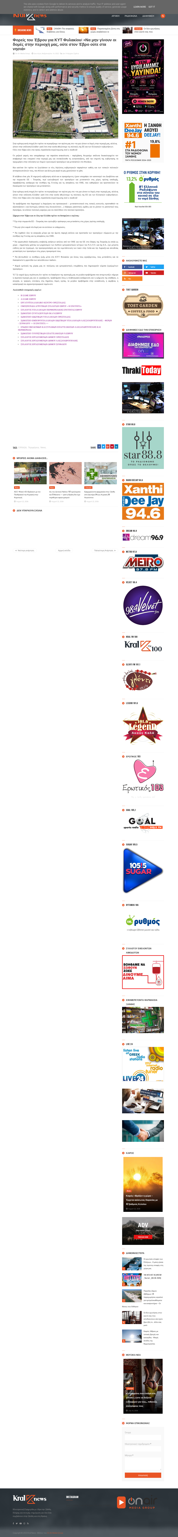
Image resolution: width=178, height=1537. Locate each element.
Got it (152, 7)
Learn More (140, 7)
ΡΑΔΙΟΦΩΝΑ (131, 15)
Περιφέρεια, (33, 447)
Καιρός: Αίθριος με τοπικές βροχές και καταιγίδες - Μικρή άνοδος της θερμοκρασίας (151, 1337)
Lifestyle (94, 29)
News (49, 29)
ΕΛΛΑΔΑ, (23, 447)
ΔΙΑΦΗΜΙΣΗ (148, 15)
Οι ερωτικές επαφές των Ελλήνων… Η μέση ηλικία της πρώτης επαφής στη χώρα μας (153, 1263)
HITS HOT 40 (132, 1397)
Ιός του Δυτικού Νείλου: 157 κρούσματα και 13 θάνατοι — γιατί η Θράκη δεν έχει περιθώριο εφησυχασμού (64, 494)
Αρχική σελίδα (64, 550)
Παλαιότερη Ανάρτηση (103, 550)
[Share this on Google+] (108, 446)
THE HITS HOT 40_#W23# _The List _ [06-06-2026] (152, 1276)
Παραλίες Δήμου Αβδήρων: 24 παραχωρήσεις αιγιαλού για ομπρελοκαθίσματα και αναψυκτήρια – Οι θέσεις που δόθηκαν (142, 1298)
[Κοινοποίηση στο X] (103, 446)
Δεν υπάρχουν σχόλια (70, 53)
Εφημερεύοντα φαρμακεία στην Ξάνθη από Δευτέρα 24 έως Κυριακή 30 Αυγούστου (99, 494)
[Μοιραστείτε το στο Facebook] (99, 446)
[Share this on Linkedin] (116, 446)
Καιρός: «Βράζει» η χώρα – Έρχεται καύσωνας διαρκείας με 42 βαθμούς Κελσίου (142, 1200)
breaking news (24, 30)
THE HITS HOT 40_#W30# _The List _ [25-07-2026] (142, 1403)
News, (43, 447)
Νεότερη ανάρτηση (26, 550)
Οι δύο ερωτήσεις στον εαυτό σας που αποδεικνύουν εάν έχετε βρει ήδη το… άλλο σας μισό (153, 1318)
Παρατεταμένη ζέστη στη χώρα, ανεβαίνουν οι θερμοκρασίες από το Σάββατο (61, 31)
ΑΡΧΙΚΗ (115, 15)
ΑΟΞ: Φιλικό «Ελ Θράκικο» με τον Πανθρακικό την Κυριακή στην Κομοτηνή (27, 494)
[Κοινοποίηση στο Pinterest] (112, 446)
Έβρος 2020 (146, 28)
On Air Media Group (55, 1533)
